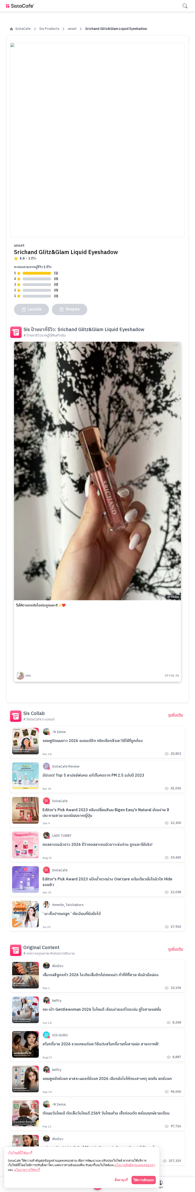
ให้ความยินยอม (143, 1180)
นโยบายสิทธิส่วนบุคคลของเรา (135, 1165)
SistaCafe (23, 29)
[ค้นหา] (185, 6)
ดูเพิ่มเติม (175, 715)
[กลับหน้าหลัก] (21, 6)
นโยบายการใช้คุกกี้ (27, 1170)
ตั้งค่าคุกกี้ (121, 1180)
